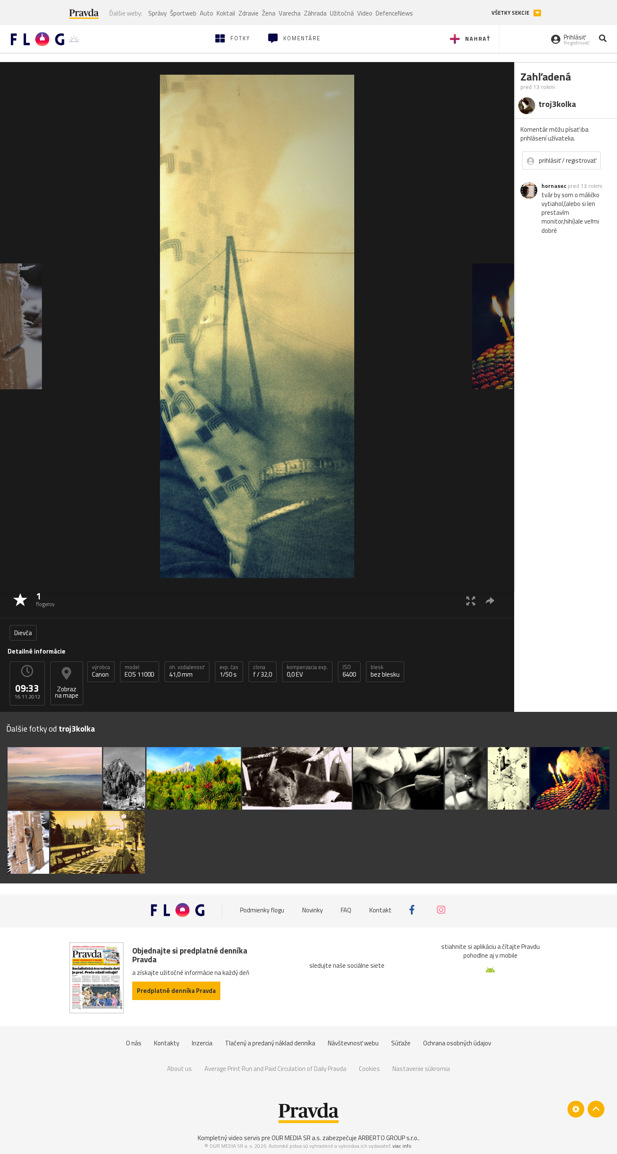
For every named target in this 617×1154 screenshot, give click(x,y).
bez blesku (385, 671)
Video (364, 13)
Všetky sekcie (511, 13)
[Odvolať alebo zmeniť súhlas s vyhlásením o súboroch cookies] (575, 1109)
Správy (157, 13)
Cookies (369, 1068)
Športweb (183, 13)
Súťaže (400, 1043)
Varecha (290, 13)
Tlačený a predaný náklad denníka (270, 1043)
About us (179, 1068)
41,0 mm (187, 671)
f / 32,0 (262, 671)
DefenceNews (394, 13)
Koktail (226, 13)
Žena (268, 13)
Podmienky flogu (262, 909)
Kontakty (166, 1043)
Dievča (23, 633)
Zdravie (248, 13)
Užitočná (342, 13)
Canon (101, 671)
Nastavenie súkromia (421, 1068)
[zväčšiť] (470, 600)
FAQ (346, 909)
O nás (133, 1043)
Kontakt (380, 909)
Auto (206, 13)
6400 (349, 671)
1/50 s (229, 671)
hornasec (554, 186)
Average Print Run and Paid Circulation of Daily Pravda (275, 1068)
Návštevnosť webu (353, 1043)
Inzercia (202, 1043)
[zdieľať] (490, 600)
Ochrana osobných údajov (457, 1043)
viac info (401, 1146)
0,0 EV (307, 671)
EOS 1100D (139, 671)
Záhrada (315, 13)
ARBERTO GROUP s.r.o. (388, 1138)
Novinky (312, 909)
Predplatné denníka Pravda (176, 990)
